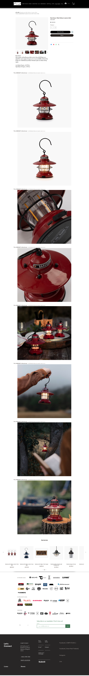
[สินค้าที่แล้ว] (3, 552)
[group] (44, 555)
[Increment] (55, 27)
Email (38, 623)
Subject (47, 647)
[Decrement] (51, 27)
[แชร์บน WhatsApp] (56, 44)
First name (39, 641)
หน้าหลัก (18, 12)
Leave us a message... (41, 653)
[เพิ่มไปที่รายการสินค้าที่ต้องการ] (72, 32)
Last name (46, 641)
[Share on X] (58, 44)
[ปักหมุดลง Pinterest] (53, 44)
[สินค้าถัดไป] (86, 552)
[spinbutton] (53, 27)
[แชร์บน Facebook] (51, 44)
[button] (30, 3)
